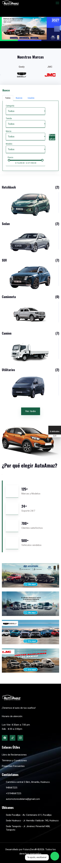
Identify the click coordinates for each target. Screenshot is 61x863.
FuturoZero (29, 849)
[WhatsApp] (54, 856)
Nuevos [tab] (19, 98)
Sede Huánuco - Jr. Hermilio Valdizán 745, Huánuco (32, 820)
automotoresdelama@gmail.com (23, 799)
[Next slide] (57, 29)
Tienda (9, 118)
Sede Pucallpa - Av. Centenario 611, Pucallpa (28, 815)
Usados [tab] (31, 98)
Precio (10, 157)
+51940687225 (13, 793)
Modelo (9, 144)
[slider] (9, 160)
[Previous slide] (4, 29)
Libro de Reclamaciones (14, 754)
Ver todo (30, 411)
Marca (8, 131)
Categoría (10, 106)
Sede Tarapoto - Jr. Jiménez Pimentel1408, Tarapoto (28, 828)
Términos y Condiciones (14, 760)
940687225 (11, 787)
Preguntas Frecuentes (13, 766)
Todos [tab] (7, 98)
